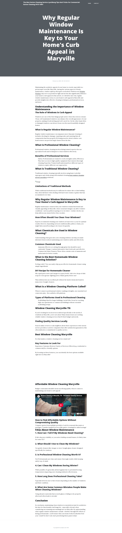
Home (89, 3)
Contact (96, 3)
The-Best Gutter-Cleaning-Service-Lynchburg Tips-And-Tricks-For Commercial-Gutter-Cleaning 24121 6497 (51, 3)
